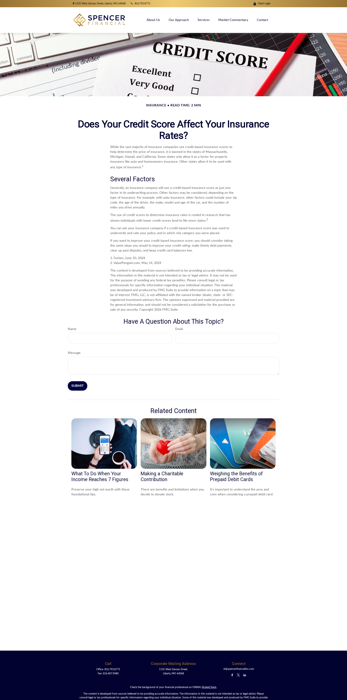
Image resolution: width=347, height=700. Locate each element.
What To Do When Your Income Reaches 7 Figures (99, 476)
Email (179, 329)
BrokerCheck (209, 687)
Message (74, 353)
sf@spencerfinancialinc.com (238, 669)
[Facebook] (232, 674)
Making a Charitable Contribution (162, 476)
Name (72, 329)
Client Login (264, 3)
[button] (153, 20)
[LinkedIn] (244, 674)
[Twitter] (238, 674)
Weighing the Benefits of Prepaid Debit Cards (236, 476)
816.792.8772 (142, 3)
